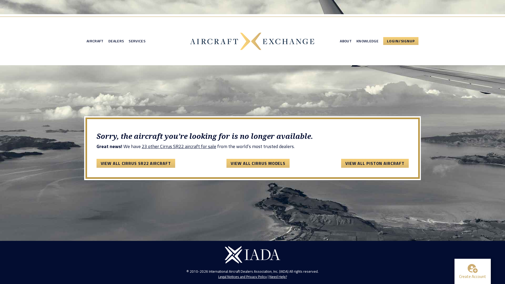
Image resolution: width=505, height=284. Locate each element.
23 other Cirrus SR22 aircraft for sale (179, 146)
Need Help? (278, 276)
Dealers (116, 41)
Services (137, 41)
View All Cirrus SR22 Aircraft (136, 163)
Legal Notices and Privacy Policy (242, 276)
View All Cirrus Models (258, 163)
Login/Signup (401, 41)
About (346, 41)
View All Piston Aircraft (375, 163)
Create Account (472, 276)
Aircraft (95, 41)
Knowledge (367, 41)
